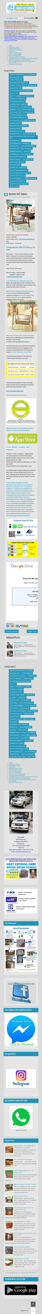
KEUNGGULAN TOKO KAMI (17, 774)
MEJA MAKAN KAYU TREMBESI (19, 143)
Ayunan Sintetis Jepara (20, 643)
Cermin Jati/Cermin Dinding (18, 491)
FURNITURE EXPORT (16, 101)
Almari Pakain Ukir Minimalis (18, 82)
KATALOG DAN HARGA (16, 64)
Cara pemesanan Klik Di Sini (15, 391)
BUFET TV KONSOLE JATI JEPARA (20, 96)
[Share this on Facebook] (7, 626)
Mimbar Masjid (15, 505)
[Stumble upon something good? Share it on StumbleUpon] (15, 626)
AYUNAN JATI (14, 85)
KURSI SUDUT (14, 112)
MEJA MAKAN (14, 140)
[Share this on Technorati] (27, 626)
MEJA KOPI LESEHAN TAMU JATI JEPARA (22, 136)
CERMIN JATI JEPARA (16, 98)
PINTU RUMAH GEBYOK (17, 157)
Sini (30, 466)
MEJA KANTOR (14, 134)
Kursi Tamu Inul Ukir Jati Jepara (23, 1159)
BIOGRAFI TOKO (14, 47)
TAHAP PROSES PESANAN (17, 57)
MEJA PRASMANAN (27, 146)
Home (10, 197)
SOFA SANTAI (14, 165)
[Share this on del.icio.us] (20, 626)
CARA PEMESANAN (14, 48)
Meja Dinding (19, 503)
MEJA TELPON (25, 148)
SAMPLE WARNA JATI (15, 53)
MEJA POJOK (14, 146)
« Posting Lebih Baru (11, 631)
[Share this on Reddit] (25, 626)
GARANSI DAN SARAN (15, 50)
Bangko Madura (14, 88)
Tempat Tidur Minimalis (16, 181)
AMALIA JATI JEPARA (7, 194)
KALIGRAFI (25, 107)
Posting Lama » (32, 631)
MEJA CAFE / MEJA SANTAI (18, 125)
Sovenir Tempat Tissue (16, 175)
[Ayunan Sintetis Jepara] (9, 645)
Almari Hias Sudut (15, 77)
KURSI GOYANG (26, 109)
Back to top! (33, 1304)
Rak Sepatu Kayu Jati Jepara (22, 1221)
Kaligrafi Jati (24, 505)
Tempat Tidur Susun (22, 509)
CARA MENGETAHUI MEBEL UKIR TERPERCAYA (23, 58)
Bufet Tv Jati (12, 489)
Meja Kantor (27, 503)
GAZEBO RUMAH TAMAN (17, 104)
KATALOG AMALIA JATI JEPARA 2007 (19, 60)
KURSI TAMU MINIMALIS (17, 117)
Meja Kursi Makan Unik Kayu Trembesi (25, 1184)
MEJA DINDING (14, 128)
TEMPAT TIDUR (29, 178)
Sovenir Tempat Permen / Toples (19, 173)
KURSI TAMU (27, 112)
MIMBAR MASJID (15, 151)
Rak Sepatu (22, 511)
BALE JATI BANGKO (28, 85)
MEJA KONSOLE (27, 134)
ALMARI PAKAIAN (15, 80)
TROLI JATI (13, 186)
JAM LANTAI (13, 107)
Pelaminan (14, 513)
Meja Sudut (26, 501)
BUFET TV (13, 93)
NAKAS (26, 151)
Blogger (34, 1273)
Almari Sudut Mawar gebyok (22, 1247)
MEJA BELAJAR (14, 123)
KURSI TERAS (28, 120)
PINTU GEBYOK (25, 154)
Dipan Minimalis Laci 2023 (21, 1258)
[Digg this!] (17, 626)
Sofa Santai (21, 513)
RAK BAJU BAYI (14, 159)
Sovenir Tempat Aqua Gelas (17, 170)
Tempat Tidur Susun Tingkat (18, 183)
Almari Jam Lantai (21, 486)
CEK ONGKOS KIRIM (15, 54)
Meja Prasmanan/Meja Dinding (20, 499)
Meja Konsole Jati (17, 501)
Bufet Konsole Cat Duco (21, 1196)
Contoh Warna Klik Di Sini (14, 276)
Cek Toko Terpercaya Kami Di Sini (21, 352)
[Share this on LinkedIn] (22, 626)
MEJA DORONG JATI (16, 131)
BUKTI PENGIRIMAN (15, 55)
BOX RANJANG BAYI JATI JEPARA (20, 90)
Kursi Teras (27, 495)
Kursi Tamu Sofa (14, 120)
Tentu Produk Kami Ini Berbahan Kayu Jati (19, 281)
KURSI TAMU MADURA (16, 115)
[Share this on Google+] (12, 626)
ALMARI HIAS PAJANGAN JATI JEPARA (21, 74)
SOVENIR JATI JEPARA (16, 167)
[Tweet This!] (10, 626)
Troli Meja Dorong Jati (22, 515)
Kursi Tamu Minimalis (16, 495)
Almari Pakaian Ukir (12, 482)
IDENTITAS (12, 51)
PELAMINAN (13, 154)
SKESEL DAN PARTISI (16, 162)
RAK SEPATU (27, 159)
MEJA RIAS (13, 148)
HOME (11, 46)
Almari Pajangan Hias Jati (20, 484)
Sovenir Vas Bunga (15, 178)
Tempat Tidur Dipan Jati (16, 507)
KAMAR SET (13, 109)
